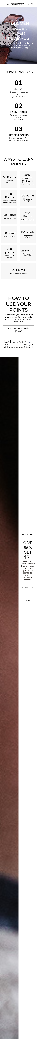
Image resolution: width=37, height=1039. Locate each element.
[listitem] (9, 179)
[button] (4, 4)
